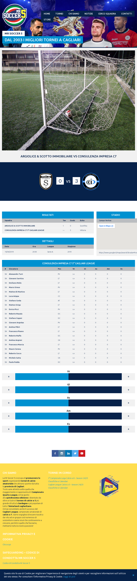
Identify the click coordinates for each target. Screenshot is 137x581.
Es (122, 269)
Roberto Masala (15, 314)
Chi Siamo (73, 13)
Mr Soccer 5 (13, 33)
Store (47, 19)
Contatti (126, 13)
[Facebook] (55, 453)
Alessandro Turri (16, 274)
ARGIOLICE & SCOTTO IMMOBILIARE (20, 226)
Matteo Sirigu (15, 305)
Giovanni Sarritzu (16, 278)
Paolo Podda (14, 362)
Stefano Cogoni (15, 318)
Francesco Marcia (16, 344)
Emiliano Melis (15, 283)
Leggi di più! (69, 576)
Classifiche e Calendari (58, 481)
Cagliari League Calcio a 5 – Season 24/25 (65, 484)
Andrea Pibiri (14, 327)
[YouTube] (82, 453)
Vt (74, 269)
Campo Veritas (105, 220)
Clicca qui (7, 544)
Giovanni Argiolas (16, 322)
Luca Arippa (14, 296)
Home (47, 13)
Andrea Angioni (15, 340)
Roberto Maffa (15, 336)
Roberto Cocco (15, 353)
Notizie (89, 13)
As (96, 269)
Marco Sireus (14, 287)
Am (108, 269)
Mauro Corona (15, 349)
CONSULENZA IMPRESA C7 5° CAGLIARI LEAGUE (24, 230)
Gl (85, 269)
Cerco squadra (107, 13)
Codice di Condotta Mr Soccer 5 (16, 563)
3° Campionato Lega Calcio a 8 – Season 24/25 (68, 478)
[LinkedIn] (68, 453)
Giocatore (13, 269)
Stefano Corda (15, 300)
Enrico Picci (14, 309)
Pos (59, 269)
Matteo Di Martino (17, 292)
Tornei (59, 13)
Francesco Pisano (16, 331)
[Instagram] (61, 453)
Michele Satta (15, 358)
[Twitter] (75, 453)
